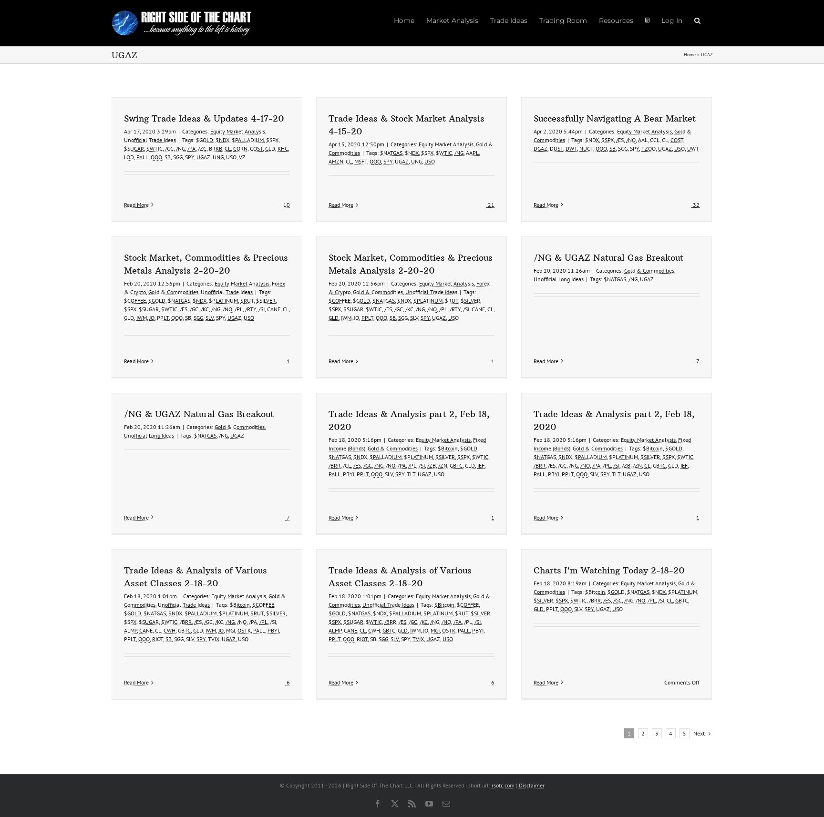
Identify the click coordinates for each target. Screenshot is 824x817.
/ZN (442, 465)
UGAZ (203, 157)
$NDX (222, 139)
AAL (643, 139)
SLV (210, 317)
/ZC (202, 148)
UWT (693, 148)
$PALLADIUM (248, 139)
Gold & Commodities (173, 292)
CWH (169, 630)
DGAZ (540, 148)
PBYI (348, 474)
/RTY (250, 309)
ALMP (130, 630)
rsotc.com (503, 785)
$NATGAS (391, 152)
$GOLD (204, 139)
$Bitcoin (448, 448)
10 (286, 204)
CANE (273, 309)
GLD (270, 148)
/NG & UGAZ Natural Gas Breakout (608, 257)
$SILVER (266, 300)
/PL (239, 309)
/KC (205, 309)
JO (151, 317)
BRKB (215, 148)
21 (490, 204)
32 (695, 204)
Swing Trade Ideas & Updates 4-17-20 (204, 118)
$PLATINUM (223, 300)
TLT (411, 474)
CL (228, 148)
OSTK (244, 630)
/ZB (431, 465)
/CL (347, 465)
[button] (697, 20)
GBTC (456, 465)
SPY (189, 157)
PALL (142, 157)
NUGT (586, 148)
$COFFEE (135, 300)
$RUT (247, 300)
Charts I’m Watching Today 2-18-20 (609, 570)
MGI (230, 630)
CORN (240, 148)
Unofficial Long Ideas (559, 279)
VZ (242, 157)
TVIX (213, 639)
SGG (178, 157)
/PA (191, 148)
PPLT (163, 317)
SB (168, 157)
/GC (169, 148)
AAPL (472, 152)
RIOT (157, 639)
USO (231, 157)
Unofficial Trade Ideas (150, 139)
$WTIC (154, 148)
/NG (180, 148)
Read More (136, 204)
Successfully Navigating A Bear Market (615, 118)
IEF (480, 465)
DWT (571, 148)
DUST (556, 148)
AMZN (336, 161)
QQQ (156, 157)
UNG (218, 157)
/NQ (631, 139)
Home (690, 54)
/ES (620, 139)
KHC (283, 148)
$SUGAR (134, 148)
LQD (129, 157)
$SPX (272, 139)
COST (256, 148)
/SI (261, 309)
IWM (141, 317)
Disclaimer (532, 785)
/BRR (334, 465)
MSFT (360, 161)
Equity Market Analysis (237, 131)
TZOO (648, 148)
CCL (654, 139)
